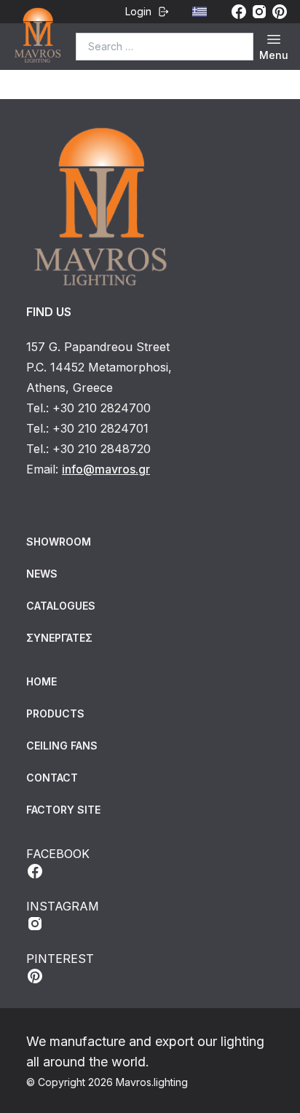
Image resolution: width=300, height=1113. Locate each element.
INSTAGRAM (62, 906)
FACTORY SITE (63, 809)
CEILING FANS (62, 745)
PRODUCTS (55, 713)
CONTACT (52, 777)
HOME (41, 681)
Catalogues (60, 605)
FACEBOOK (58, 853)
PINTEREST (60, 958)
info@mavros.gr (106, 469)
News (42, 573)
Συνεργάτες (59, 638)
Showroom (58, 541)
